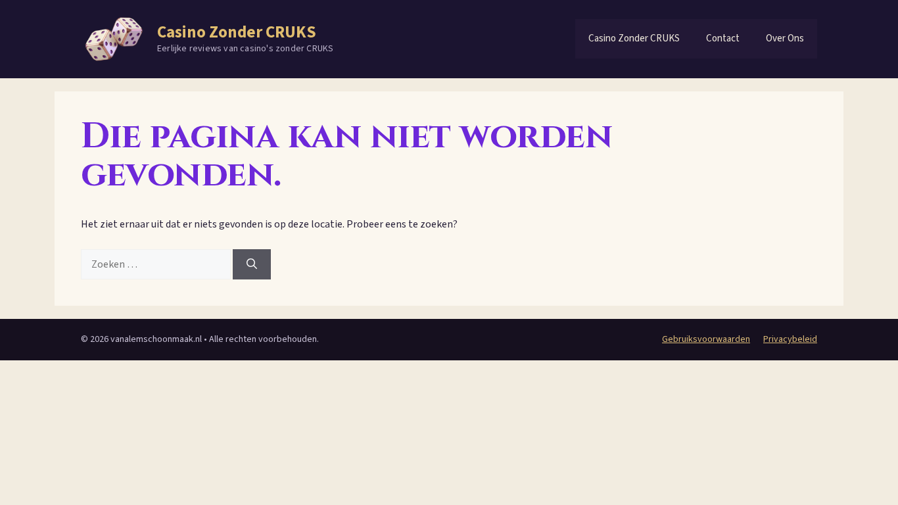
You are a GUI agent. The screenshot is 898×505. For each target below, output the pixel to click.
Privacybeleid (790, 339)
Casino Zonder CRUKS (236, 32)
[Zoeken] (252, 264)
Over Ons (785, 38)
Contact (723, 38)
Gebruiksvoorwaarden (706, 339)
